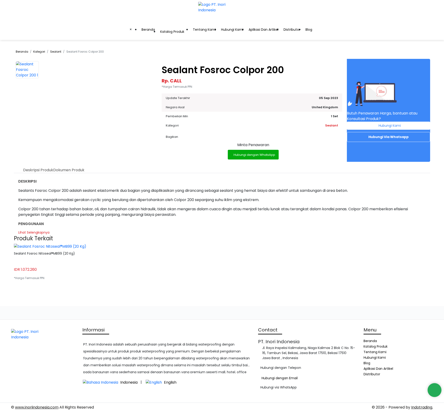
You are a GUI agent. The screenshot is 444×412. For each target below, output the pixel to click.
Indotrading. (422, 407)
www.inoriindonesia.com (37, 407)
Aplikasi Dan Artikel (263, 29)
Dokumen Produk (68, 170)
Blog (308, 29)
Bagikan (172, 137)
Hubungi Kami (232, 29)
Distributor (292, 29)
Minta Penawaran (253, 144)
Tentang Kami (204, 29)
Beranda (148, 29)
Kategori (39, 52)
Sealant (55, 52)
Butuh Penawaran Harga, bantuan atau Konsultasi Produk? (382, 116)
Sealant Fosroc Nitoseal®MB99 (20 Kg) (44, 253)
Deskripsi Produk (38, 170)
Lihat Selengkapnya (33, 232)
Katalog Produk (172, 31)
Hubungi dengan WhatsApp (254, 155)
